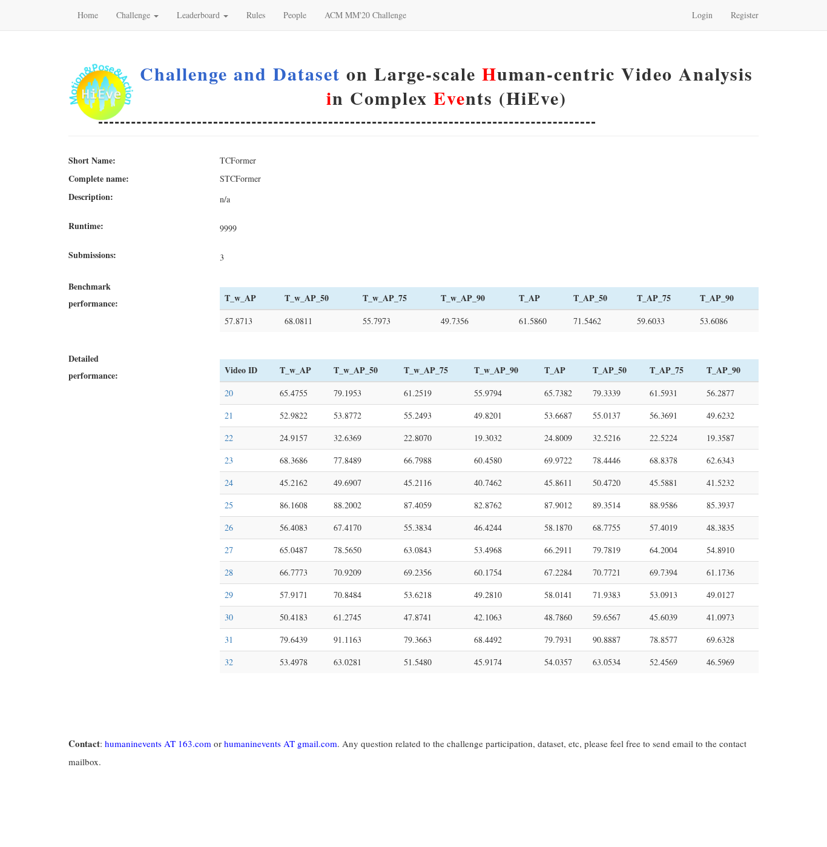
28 (229, 572)
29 (229, 594)
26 (229, 527)
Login (702, 15)
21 (229, 415)
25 (229, 505)
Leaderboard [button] (199, 15)
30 (229, 617)
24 (229, 482)
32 (229, 662)
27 (229, 550)
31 (229, 639)
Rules (255, 15)
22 (229, 437)
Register (745, 15)
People (294, 15)
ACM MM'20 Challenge (365, 15)
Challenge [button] (134, 15)
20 (229, 393)
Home (87, 15)
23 (229, 460)
